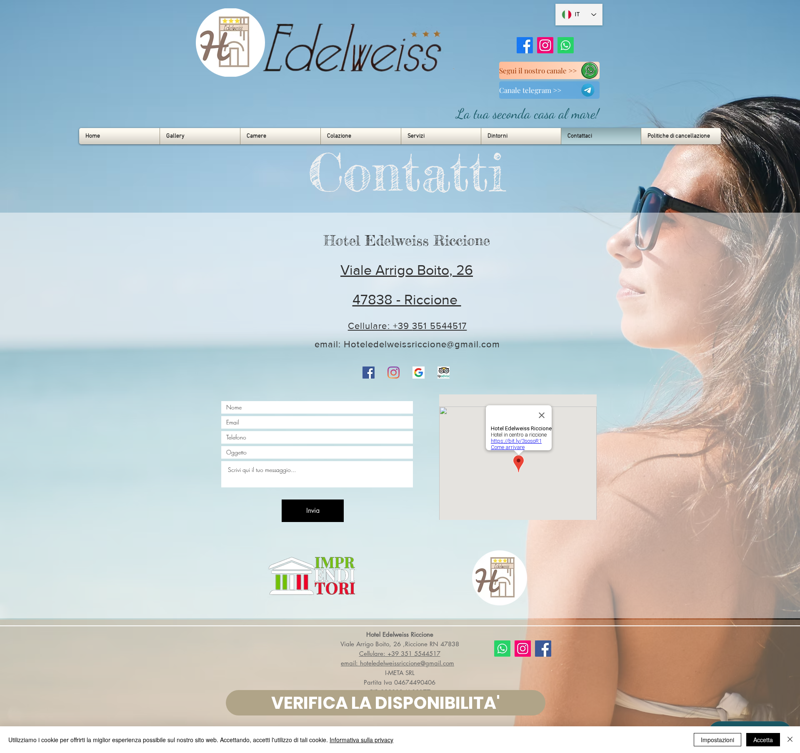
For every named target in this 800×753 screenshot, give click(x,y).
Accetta (763, 739)
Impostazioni (717, 739)
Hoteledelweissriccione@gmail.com (422, 344)
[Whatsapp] (566, 45)
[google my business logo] (418, 372)
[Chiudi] (790, 739)
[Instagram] (545, 45)
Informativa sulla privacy (361, 739)
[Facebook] (525, 45)
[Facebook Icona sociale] (368, 372)
